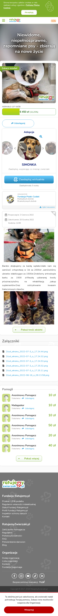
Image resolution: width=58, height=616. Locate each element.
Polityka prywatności (12, 535)
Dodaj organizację (10, 558)
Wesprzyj (29, 609)
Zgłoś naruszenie (48, 207)
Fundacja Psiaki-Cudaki (28, 196)
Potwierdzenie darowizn (13, 541)
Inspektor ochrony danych (14, 513)
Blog (4, 545)
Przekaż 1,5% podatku (13, 501)
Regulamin (7, 532)
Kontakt (5, 516)
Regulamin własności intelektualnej (19, 504)
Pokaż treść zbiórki (31, 329)
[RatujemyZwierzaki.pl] (15, 19)
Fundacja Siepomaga (12, 567)
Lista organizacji (10, 561)
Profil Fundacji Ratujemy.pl (15, 510)
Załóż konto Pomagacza (13, 529)
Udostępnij (29, 398)
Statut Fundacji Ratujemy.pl (15, 507)
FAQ (4, 538)
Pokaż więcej (31, 458)
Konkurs (6, 564)
